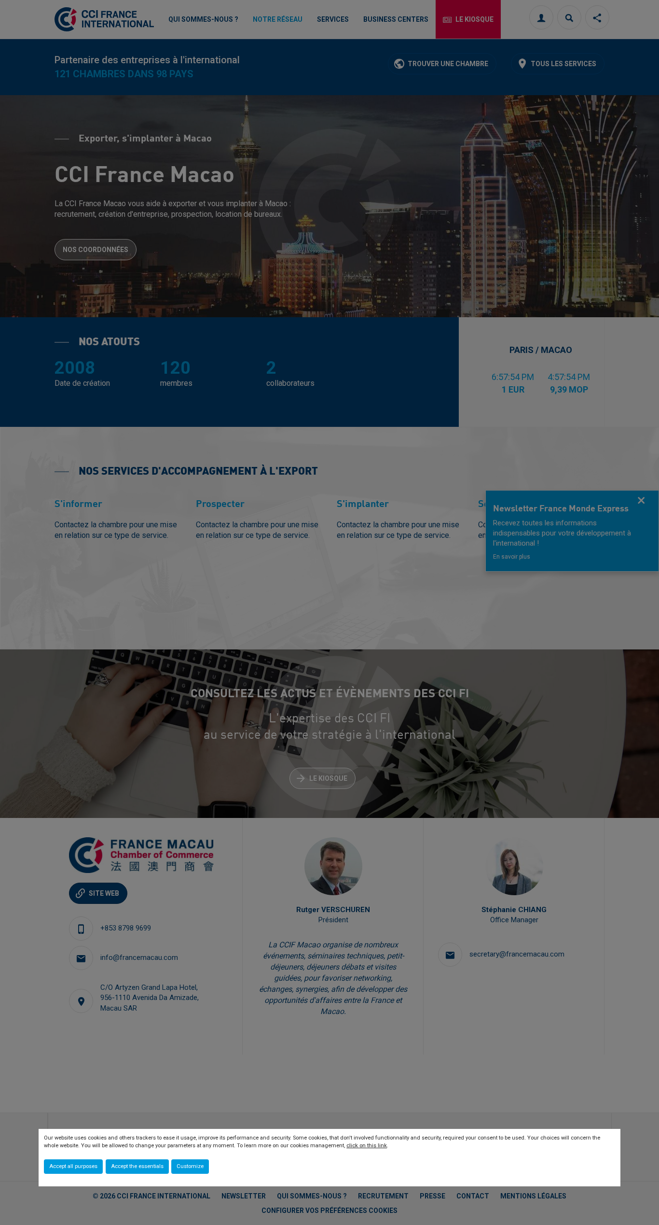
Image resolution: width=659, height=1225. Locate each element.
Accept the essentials (137, 1166)
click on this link (366, 1145)
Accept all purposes (73, 1166)
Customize (190, 1166)
